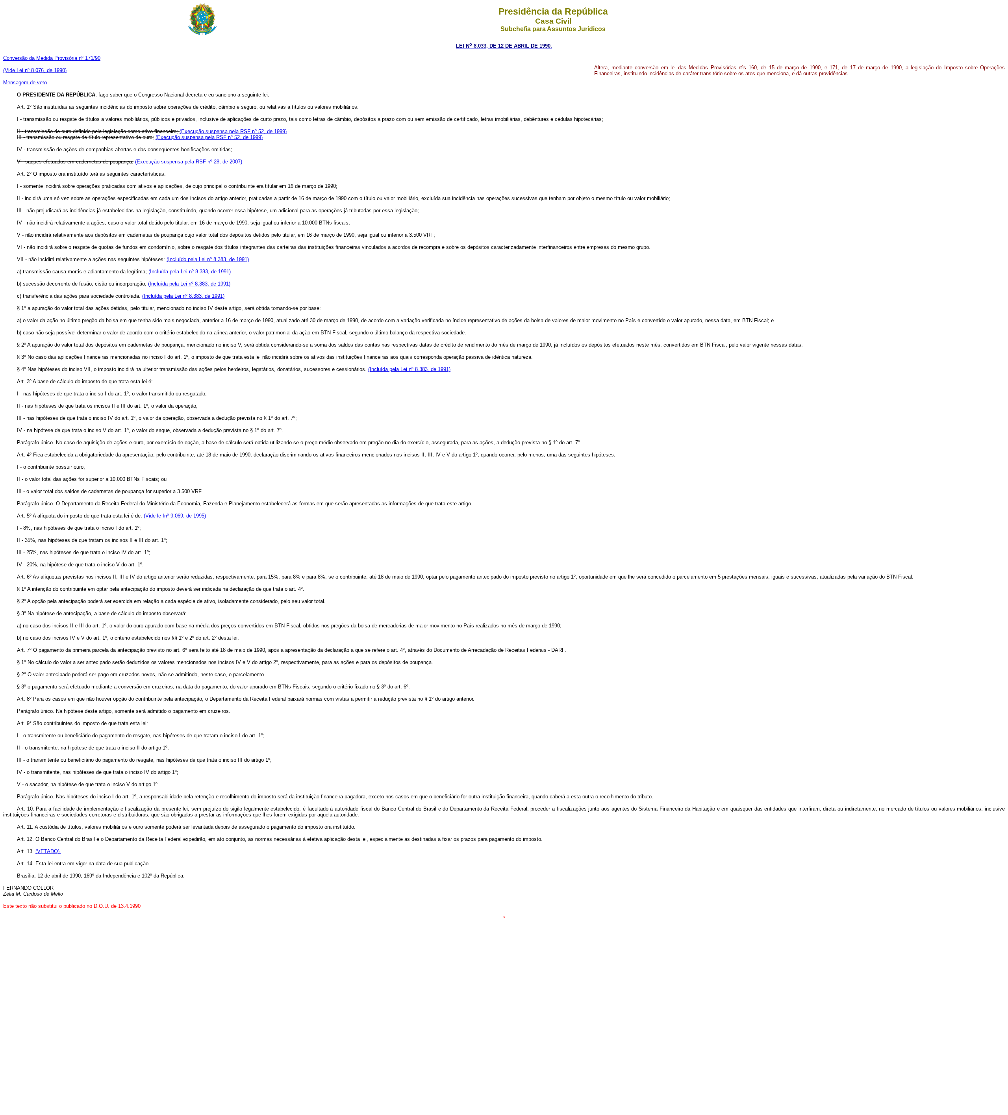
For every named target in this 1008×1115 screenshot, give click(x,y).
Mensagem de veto (25, 82)
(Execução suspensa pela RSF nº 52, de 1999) (233, 131)
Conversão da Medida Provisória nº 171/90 (51, 58)
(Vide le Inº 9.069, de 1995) (175, 516)
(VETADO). (48, 851)
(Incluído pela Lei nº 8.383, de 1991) (208, 259)
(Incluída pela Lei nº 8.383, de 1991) (189, 272)
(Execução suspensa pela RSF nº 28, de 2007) (188, 162)
